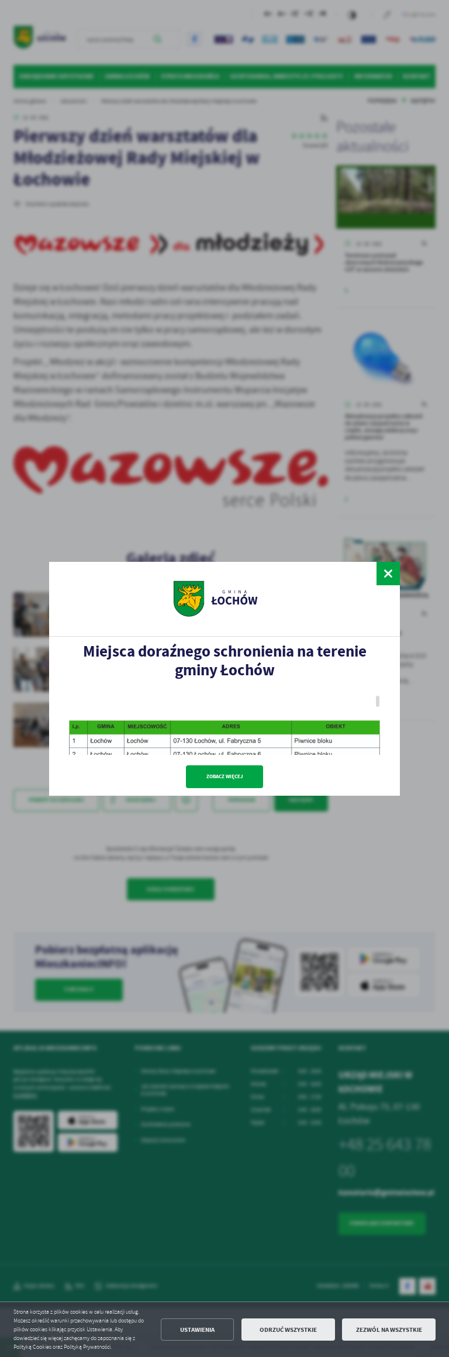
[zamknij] (388, 573)
